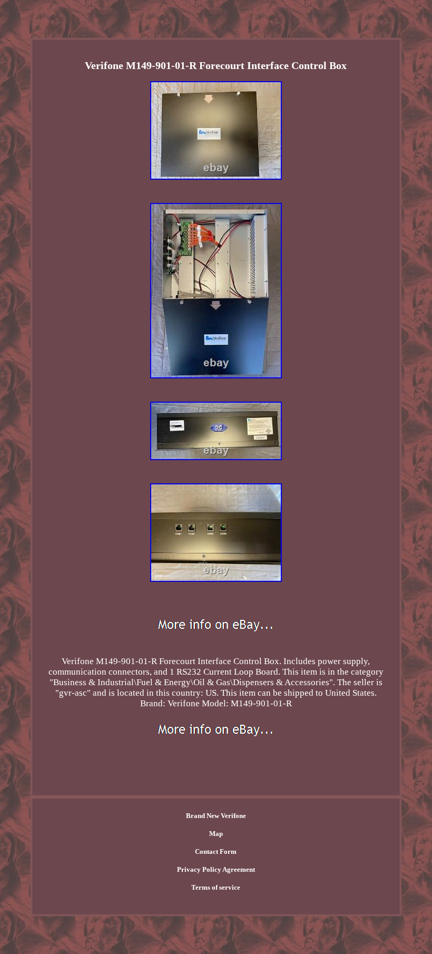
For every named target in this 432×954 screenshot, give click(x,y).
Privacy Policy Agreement (216, 869)
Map (216, 834)
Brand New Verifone (216, 816)
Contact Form (216, 851)
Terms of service (215, 887)
